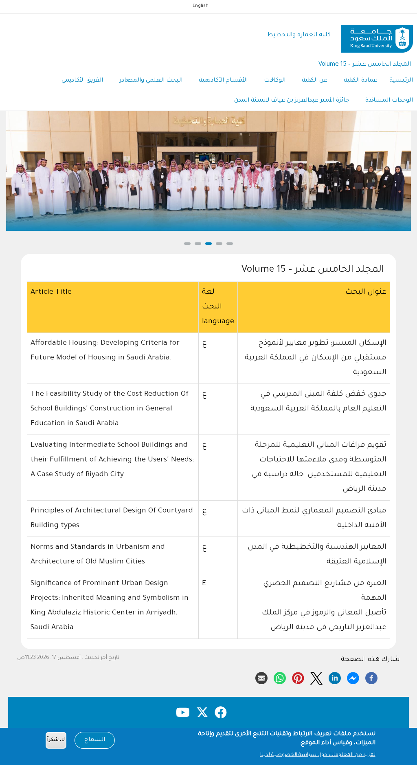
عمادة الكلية (360, 81)
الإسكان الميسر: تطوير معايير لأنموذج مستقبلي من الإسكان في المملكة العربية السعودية (315, 358)
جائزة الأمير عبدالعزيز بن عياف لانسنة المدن (291, 101)
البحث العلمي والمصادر (150, 81)
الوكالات (274, 81)
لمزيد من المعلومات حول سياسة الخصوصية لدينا (317, 755)
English (200, 6)
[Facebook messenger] (353, 677)
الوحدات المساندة (389, 101)
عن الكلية (314, 81)
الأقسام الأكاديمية (223, 81)
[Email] (261, 677)
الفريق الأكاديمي (82, 81)
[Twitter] (316, 677)
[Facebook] (371, 677)
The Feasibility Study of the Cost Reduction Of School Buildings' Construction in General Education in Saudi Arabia (110, 409)
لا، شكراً (56, 740)
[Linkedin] (335, 677)
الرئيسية (401, 81)
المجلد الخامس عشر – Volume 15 (364, 64)
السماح (94, 740)
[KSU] (377, 36)
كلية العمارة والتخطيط (299, 35)
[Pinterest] (298, 677)
